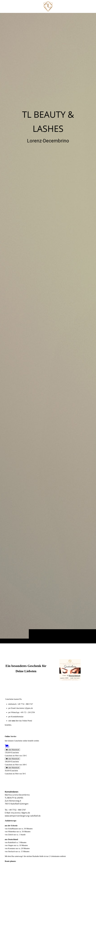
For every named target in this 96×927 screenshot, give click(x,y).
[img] (48, 328)
